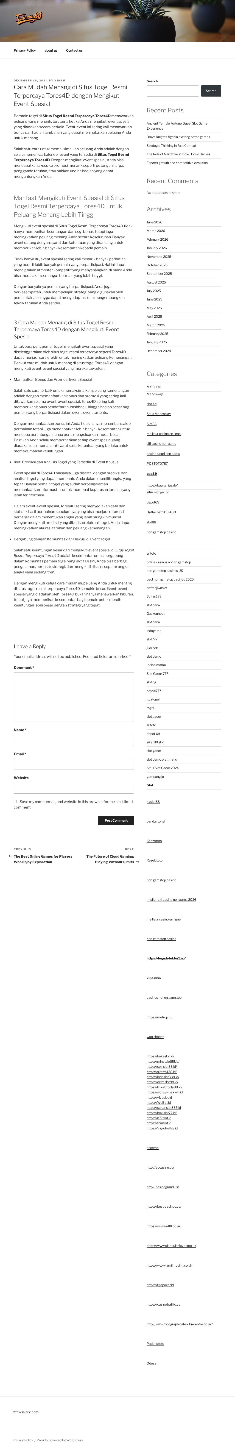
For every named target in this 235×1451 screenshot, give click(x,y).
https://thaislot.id (159, 1123)
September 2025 (159, 273)
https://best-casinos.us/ (164, 1206)
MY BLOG (154, 387)
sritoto (151, 553)
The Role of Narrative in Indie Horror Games (178, 154)
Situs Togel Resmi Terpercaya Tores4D (91, 226)
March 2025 (156, 325)
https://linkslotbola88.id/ (164, 1087)
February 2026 (157, 239)
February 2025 (157, 334)
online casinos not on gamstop (169, 562)
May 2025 (154, 308)
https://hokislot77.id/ (162, 1113)
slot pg (151, 682)
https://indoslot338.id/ (163, 1077)
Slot (150, 785)
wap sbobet (155, 1037)
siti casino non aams (161, 443)
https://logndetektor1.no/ (166, 958)
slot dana (153, 605)
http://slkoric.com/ (25, 1412)
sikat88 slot (155, 742)
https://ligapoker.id (160, 1285)
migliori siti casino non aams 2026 (171, 899)
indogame (154, 631)
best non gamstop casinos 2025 (170, 579)
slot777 (152, 639)
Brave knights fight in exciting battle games (178, 137)
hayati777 (154, 691)
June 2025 (154, 299)
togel (150, 708)
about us (51, 50)
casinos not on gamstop (164, 997)
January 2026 (157, 248)
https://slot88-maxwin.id (165, 1092)
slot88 (151, 522)
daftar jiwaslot (157, 588)
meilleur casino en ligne (164, 434)
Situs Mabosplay (159, 414)
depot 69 (153, 734)
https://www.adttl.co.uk (164, 1226)
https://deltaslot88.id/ (162, 1082)
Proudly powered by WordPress (60, 1440)
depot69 (153, 502)
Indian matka (156, 665)
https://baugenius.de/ (162, 485)
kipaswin (154, 978)
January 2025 (157, 342)
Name (20, 730)
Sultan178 (154, 596)
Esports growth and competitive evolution (177, 163)
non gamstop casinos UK (165, 571)
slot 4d (152, 404)
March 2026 (156, 231)
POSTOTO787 (157, 463)
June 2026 (154, 222)
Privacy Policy (25, 50)
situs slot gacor (158, 492)
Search (152, 81)
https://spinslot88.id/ (162, 1066)
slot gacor (154, 716)
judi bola (153, 648)
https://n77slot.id (159, 1118)
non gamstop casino (161, 532)
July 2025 (154, 291)
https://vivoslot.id (159, 1097)
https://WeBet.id (159, 1102)
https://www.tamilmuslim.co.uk (169, 1265)
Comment (24, 667)
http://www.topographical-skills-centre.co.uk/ (180, 1324)
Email (20, 754)
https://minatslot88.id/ (163, 1061)
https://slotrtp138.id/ (162, 1072)
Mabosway (155, 394)
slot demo (154, 656)
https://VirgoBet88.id (162, 1128)
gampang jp (155, 776)
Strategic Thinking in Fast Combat (171, 145)
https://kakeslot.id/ (160, 1056)
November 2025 (159, 257)
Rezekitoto (154, 860)
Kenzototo (154, 841)
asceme (153, 1148)
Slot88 (152, 424)
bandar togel (156, 821)
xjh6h (59, 80)
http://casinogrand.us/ (163, 1187)
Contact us (74, 50)
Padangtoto (155, 1343)
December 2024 (159, 351)
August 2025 (156, 282)
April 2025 (154, 316)
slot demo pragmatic (162, 759)
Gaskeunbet (156, 613)
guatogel (153, 699)
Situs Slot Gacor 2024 (163, 768)
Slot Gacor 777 (157, 673)
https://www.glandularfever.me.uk (171, 1246)
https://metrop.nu (159, 1017)
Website (21, 778)
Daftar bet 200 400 (161, 512)
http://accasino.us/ (160, 1167)
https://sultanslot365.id (164, 1107)
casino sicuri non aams (163, 454)
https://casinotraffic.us (163, 1304)
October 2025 (157, 265)
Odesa (151, 1363)
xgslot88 (153, 801)
